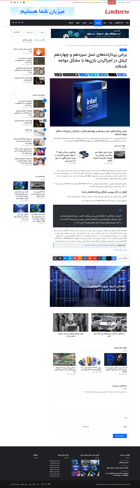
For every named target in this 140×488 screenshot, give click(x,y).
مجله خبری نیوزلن (55, 467)
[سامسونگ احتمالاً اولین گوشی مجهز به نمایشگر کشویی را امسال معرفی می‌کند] (39, 161)
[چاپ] (55, 258)
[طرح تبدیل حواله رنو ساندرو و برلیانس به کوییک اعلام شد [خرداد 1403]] (119, 155)
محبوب (42, 32)
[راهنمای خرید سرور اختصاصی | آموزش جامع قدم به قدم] (20, 208)
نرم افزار (71, 23)
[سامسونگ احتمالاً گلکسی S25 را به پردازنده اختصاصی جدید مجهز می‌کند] (39, 142)
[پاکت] (75, 258)
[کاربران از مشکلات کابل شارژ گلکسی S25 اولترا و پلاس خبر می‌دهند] (94, 473)
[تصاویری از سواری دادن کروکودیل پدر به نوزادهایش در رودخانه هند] (39, 61)
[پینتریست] (94, 258)
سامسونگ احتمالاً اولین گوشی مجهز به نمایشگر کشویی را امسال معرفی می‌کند (23, 161)
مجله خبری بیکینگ (54, 461)
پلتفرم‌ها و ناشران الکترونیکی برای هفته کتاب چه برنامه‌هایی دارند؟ (23, 70)
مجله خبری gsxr (54, 469)
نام (125, 418)
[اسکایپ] (70, 258)
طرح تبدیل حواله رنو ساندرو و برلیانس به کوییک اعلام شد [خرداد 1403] (102, 157)
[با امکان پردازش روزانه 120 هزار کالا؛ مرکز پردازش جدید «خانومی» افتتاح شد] (64, 359)
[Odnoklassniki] (80, 258)
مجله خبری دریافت (54, 476)
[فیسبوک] (113, 258)
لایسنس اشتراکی (27, 40)
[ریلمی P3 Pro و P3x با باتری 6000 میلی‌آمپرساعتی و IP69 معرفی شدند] (90, 359)
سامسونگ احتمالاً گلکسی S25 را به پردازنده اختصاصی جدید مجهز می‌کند (22, 141)
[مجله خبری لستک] (117, 12)
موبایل (78, 23)
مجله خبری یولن (54, 465)
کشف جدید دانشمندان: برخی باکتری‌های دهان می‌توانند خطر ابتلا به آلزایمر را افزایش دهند (82, 2)
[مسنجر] (65, 258)
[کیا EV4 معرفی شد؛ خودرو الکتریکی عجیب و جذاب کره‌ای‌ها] (37, 185)
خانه (127, 23)
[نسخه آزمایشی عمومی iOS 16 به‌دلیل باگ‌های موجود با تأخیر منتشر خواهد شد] (39, 151)
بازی (104, 23)
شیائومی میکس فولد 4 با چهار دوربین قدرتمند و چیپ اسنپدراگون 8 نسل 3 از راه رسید (65, 157)
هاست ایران (32, 484)
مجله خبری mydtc (55, 472)
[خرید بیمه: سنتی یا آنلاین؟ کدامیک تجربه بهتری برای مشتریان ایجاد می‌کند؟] (94, 462)
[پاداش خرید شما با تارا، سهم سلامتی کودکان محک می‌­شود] (76, 473)
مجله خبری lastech (120, 250)
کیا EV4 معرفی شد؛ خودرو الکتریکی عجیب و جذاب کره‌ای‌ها (38, 194)
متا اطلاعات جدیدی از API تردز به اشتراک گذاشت (100, 245)
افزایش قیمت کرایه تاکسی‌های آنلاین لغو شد (23, 79)
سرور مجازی (114, 484)
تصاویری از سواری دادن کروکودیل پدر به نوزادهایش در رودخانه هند (23, 60)
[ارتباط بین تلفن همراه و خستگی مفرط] (39, 52)
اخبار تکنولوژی (119, 23)
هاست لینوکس (105, 484)
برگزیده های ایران (54, 463)
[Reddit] (89, 258)
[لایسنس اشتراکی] (39, 43)
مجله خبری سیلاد (54, 474)
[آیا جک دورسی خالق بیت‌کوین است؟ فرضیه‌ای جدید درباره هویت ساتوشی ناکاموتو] (115, 359)
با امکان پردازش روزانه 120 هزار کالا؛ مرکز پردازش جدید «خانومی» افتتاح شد (65, 370)
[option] (90, 286)
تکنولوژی (98, 23)
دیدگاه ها (17, 32)
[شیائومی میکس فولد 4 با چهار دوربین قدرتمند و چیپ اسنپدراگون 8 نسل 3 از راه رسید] (82, 155)
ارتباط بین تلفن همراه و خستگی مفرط (23, 50)
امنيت (110, 23)
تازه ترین (30, 32)
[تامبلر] (99, 258)
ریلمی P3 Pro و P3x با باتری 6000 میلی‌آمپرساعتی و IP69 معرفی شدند (91, 369)
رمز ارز (91, 23)
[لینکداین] (104, 258)
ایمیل (125, 427)
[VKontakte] (84, 258)
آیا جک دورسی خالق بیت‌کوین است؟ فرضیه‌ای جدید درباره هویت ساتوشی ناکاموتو (116, 370)
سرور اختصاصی (15, 484)
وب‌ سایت (85, 427)
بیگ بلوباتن (28, 130)
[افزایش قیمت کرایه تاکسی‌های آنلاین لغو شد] (39, 81)
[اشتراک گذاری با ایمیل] (60, 258)
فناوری (84, 23)
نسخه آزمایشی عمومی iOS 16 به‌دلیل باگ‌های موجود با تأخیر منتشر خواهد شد (23, 151)
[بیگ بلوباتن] (39, 132)
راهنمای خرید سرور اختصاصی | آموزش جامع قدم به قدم (107, 287)
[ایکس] (108, 258)
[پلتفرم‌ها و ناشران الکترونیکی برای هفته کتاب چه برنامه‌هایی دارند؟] (39, 71)
